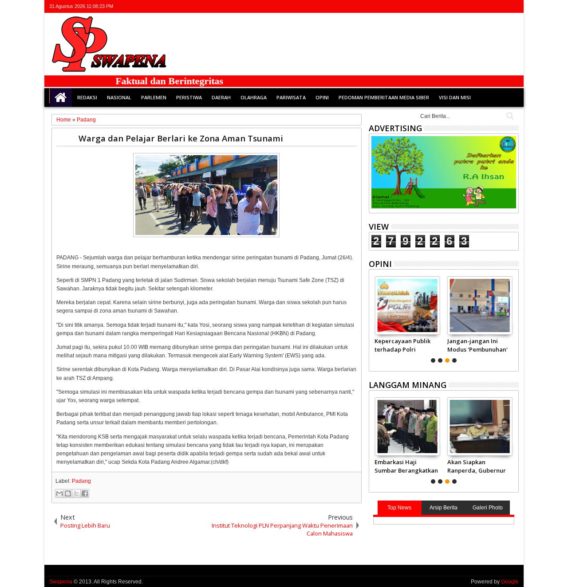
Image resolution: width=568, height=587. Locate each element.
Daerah (221, 97)
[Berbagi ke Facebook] (84, 493)
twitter (467, 6)
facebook (478, 6)
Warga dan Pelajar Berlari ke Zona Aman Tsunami (181, 138)
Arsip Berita (444, 508)
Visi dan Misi (455, 97)
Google (510, 582)
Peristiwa (189, 97)
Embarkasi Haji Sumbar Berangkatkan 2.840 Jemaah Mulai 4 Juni (406, 466)
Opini (322, 97)
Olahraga (254, 97)
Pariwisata (291, 97)
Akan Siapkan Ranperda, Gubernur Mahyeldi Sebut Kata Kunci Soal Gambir (476, 466)
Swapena (60, 582)
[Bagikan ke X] (76, 493)
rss (501, 6)
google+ (490, 6)
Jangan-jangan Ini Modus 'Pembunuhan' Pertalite (477, 345)
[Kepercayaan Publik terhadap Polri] (407, 305)
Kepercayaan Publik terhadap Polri (402, 345)
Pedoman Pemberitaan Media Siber (384, 97)
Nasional (119, 97)
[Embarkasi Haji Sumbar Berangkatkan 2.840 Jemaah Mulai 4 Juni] (407, 426)
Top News (399, 508)
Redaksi (87, 97)
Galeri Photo (488, 508)
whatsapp (513, 6)
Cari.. (509, 116)
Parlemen (153, 97)
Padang (81, 481)
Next (374, 318)
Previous (512, 318)
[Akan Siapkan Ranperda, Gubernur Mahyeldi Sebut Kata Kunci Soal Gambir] (480, 426)
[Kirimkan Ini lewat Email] (59, 493)
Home (61, 97)
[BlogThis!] (67, 493)
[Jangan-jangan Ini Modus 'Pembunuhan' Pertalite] (480, 305)
